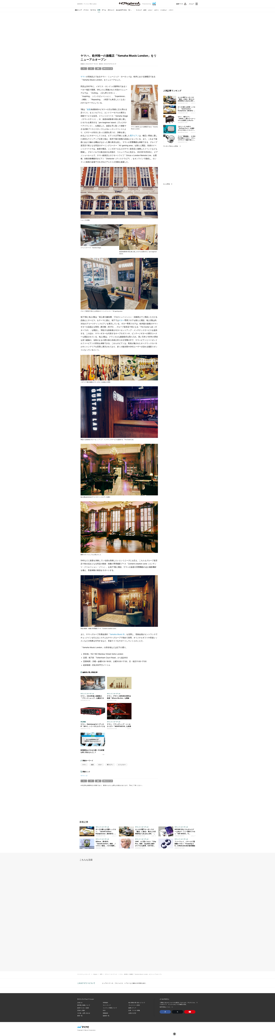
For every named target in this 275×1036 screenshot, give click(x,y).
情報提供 (105, 1013)
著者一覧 (79, 1015)
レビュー (150, 10)
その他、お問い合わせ (83, 1013)
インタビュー (163, 10)
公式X (144, 10)
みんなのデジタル (121, 10)
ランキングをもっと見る (170, 146)
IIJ (129, 10)
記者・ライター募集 (134, 1010)
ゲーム (104, 10)
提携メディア (132, 1008)
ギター (121, 320)
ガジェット (111, 10)
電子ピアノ (134, 136)
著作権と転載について (83, 1005)
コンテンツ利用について (110, 1008)
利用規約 (105, 1002)
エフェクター (122, 764)
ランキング (139, 10)
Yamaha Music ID (117, 634)
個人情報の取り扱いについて (136, 1002)
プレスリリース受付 (134, 1005)
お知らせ (79, 1002)
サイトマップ (107, 1005)
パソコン (86, 10)
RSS (104, 1010)
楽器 (89, 109)
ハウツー (171, 10)
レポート (156, 10)
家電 (99, 10)
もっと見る (166, 184)
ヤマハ (83, 77)
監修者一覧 (106, 1015)
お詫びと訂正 (132, 1013)
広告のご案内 (81, 1010)
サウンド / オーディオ (111, 974)
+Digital (95, 974)
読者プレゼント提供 (83, 1008)
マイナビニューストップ (83, 974)
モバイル (93, 10)
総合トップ (78, 10)
